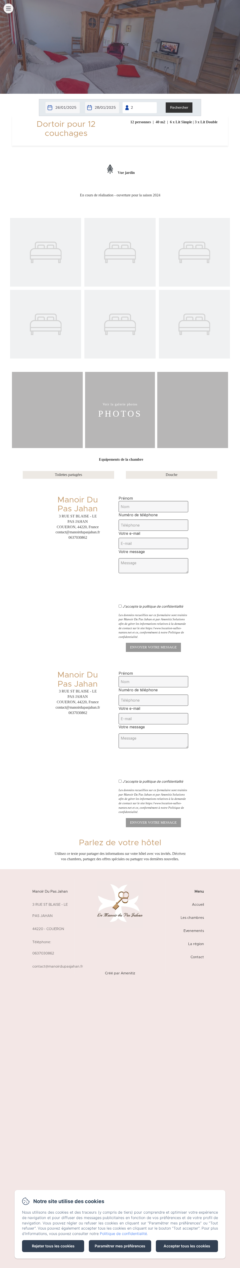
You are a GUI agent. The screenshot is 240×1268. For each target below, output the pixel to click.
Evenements (194, 931)
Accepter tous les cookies (187, 1246)
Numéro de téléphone (138, 514)
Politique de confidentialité (123, 1233)
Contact (197, 957)
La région (196, 944)
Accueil (198, 904)
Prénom (126, 498)
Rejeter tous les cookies (53, 1246)
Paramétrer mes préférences (120, 1246)
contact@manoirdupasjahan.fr (57, 966)
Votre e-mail (129, 533)
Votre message (132, 551)
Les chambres (192, 918)
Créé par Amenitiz (120, 973)
